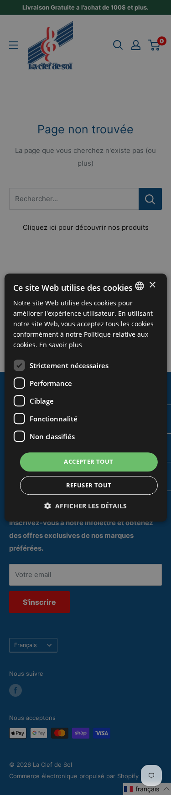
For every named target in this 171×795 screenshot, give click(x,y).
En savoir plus (60, 345)
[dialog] (85, 397)
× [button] (152, 285)
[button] (85, 505)
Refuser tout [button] (89, 485)
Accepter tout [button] (88, 462)
